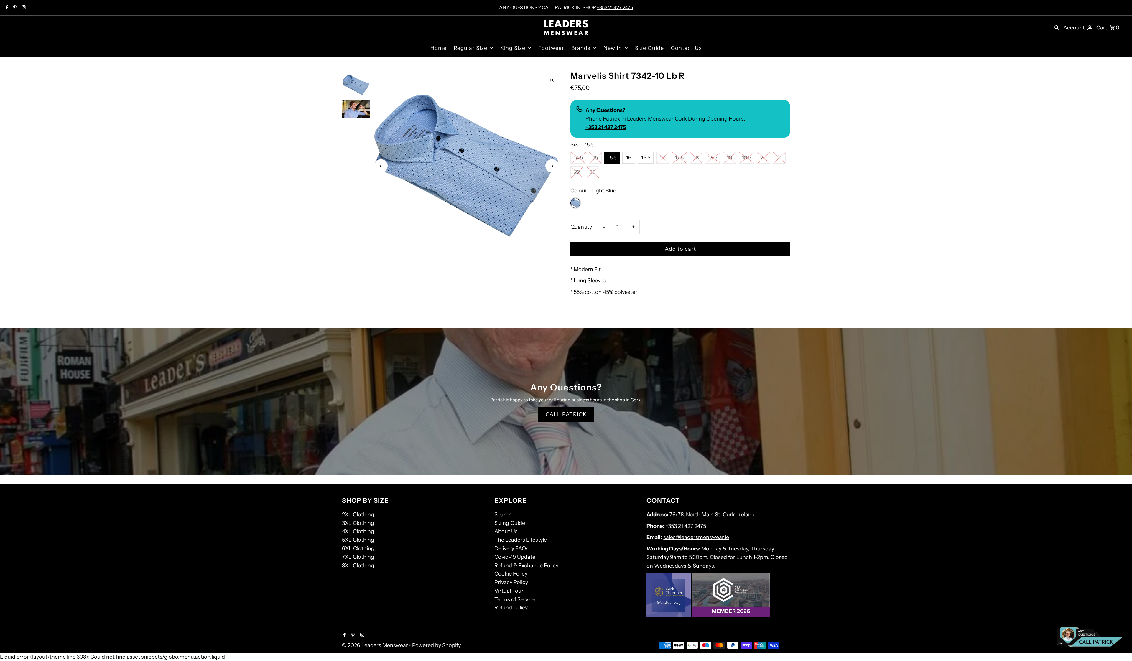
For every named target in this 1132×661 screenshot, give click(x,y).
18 (696, 157)
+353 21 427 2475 (615, 7)
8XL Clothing (358, 565)
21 (779, 157)
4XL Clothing (358, 531)
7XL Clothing (358, 557)
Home (438, 48)
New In (612, 48)
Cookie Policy (510, 574)
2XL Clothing (358, 514)
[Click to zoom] (552, 80)
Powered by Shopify (436, 645)
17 (662, 157)
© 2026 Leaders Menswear (375, 645)
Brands (580, 48)
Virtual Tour (509, 591)
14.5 (578, 157)
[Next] (552, 165)
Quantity (581, 227)
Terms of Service (514, 599)
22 (577, 172)
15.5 (612, 157)
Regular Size (470, 48)
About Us (506, 531)
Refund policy (511, 607)
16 (628, 157)
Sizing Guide (509, 523)
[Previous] (381, 165)
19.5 (746, 157)
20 (763, 157)
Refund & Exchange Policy (526, 565)
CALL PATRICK (566, 414)
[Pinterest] (14, 8)
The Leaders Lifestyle (520, 540)
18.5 (712, 157)
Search (503, 514)
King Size (512, 48)
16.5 (645, 157)
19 (729, 157)
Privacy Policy (511, 582)
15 (595, 157)
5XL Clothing (358, 540)
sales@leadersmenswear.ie (696, 537)
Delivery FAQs (511, 548)
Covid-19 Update (514, 557)
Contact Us (686, 48)
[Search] (1057, 27)
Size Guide (649, 48)
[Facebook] (6, 8)
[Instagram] (23, 8)
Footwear (551, 48)
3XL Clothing (358, 523)
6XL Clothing (358, 548)
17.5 (679, 157)
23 (592, 172)
